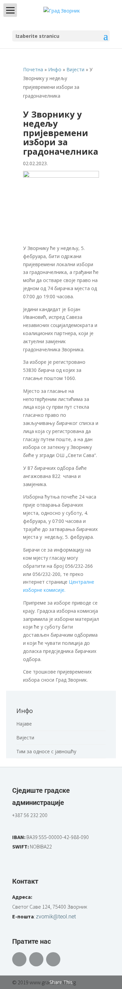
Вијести (25, 737)
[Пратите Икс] (36, 959)
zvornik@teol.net (56, 916)
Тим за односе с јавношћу (46, 751)
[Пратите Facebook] (19, 959)
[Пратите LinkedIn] (53, 959)
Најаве (24, 723)
